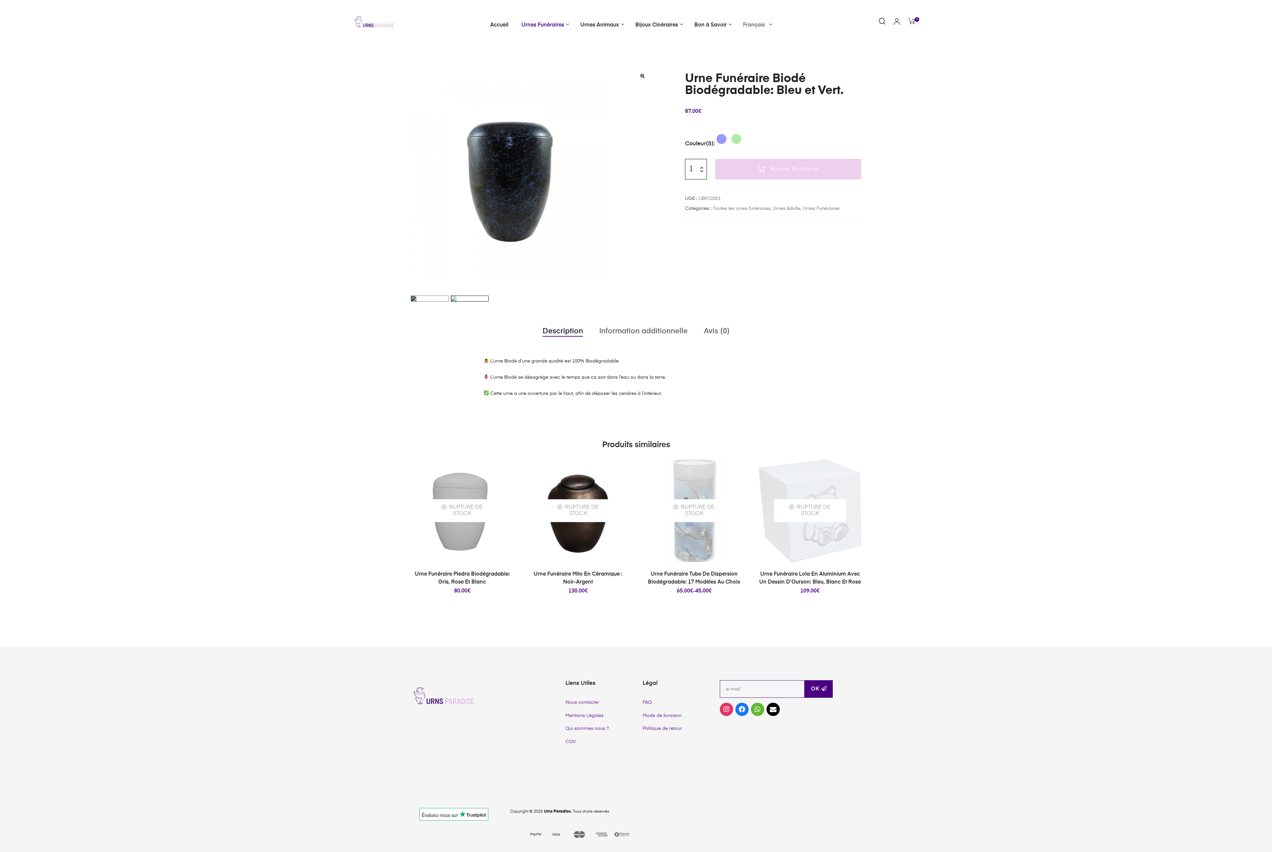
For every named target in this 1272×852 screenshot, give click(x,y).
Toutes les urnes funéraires (741, 208)
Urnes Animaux (599, 25)
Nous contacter (582, 702)
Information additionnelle (643, 331)
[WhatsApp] (757, 709)
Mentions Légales (584, 715)
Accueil (499, 25)
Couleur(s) (699, 144)
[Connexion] (897, 22)
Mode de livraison (662, 715)
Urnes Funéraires (542, 25)
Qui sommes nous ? (587, 728)
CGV (570, 741)
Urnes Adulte (786, 208)
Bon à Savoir (710, 25)
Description (563, 331)
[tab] (563, 331)
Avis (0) (717, 331)
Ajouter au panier (794, 169)
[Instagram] (726, 709)
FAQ (647, 702)
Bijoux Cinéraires (656, 25)
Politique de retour (662, 728)
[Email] (773, 709)
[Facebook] (742, 709)
